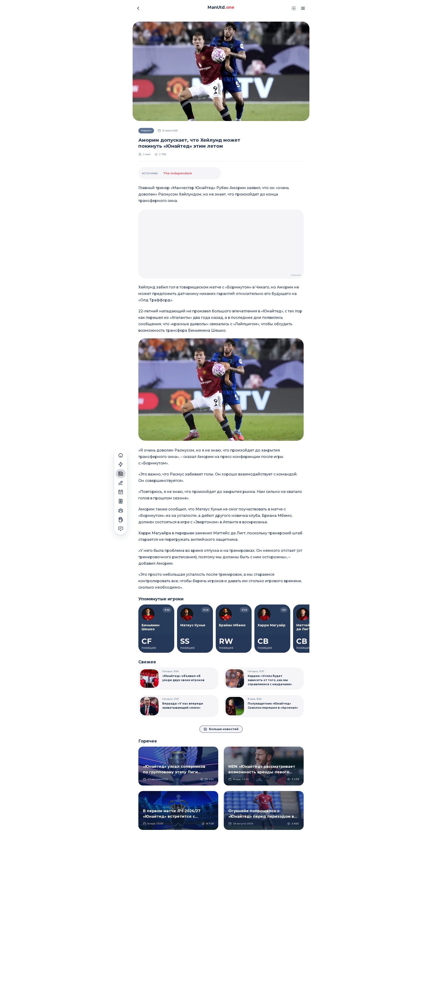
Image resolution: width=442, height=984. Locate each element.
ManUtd (221, 7)
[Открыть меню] (303, 8)
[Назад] (138, 8)
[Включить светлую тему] (293, 8)
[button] (221, 389)
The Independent (177, 173)
